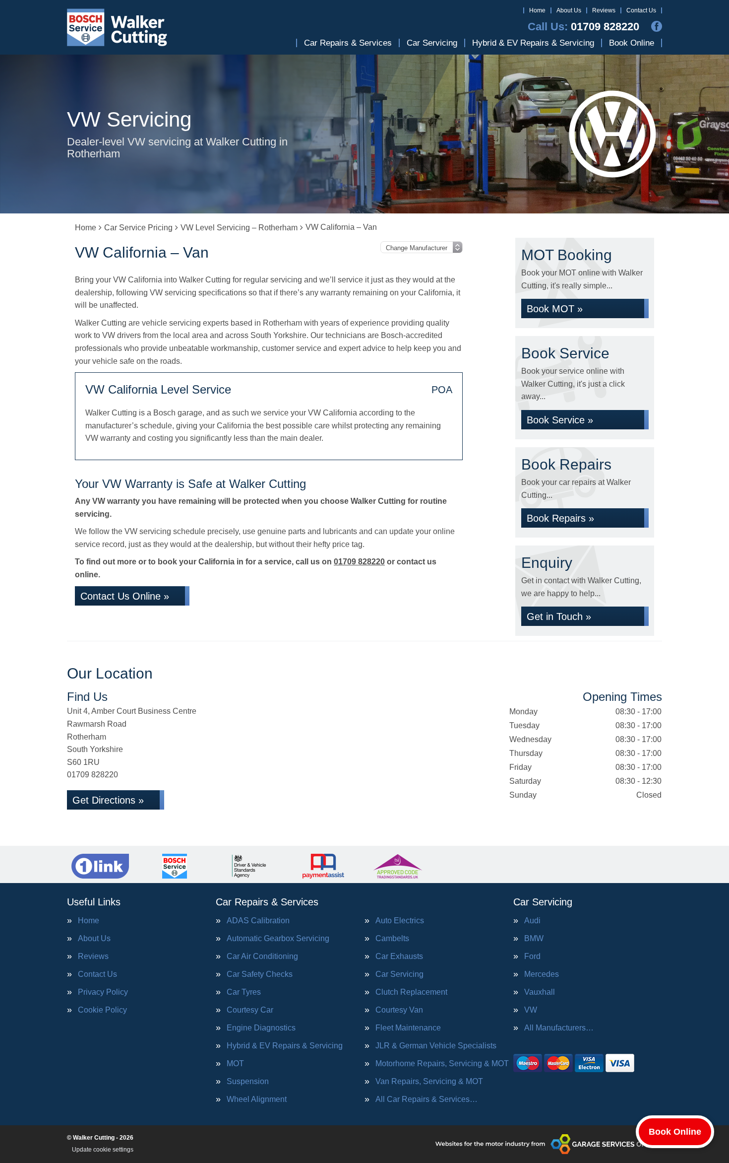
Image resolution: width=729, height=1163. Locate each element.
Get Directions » (108, 800)
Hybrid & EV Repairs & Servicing (533, 43)
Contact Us (641, 10)
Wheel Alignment (257, 1099)
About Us (568, 10)
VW (530, 1010)
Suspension (248, 1082)
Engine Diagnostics (261, 1028)
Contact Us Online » (124, 596)
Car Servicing (432, 43)
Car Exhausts (399, 956)
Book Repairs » (560, 518)
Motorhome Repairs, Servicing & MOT (442, 1064)
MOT (235, 1064)
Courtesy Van (399, 1010)
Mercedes (541, 974)
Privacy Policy (103, 992)
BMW (534, 939)
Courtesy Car (250, 1010)
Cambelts (392, 939)
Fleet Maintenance (408, 1028)
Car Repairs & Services (348, 43)
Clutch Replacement (411, 992)
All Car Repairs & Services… (426, 1099)
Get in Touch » (559, 616)
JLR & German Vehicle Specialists (435, 1046)
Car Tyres (244, 992)
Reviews (603, 10)
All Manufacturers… (559, 1028)
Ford (532, 956)
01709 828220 (583, 26)
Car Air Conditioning (262, 956)
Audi (532, 921)
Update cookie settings (102, 1149)
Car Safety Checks (260, 974)
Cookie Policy (102, 1010)
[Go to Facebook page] (656, 26)
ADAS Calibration (258, 921)
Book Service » (560, 419)
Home (537, 10)
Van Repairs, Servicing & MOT (429, 1082)
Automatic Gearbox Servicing (278, 939)
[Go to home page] (117, 27)
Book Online (631, 43)
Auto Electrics (399, 921)
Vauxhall (539, 992)
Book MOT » (555, 308)
